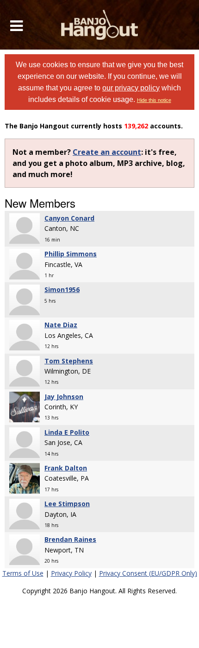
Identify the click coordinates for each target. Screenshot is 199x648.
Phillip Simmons (70, 253)
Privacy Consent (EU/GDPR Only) (148, 573)
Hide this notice (154, 100)
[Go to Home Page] (100, 25)
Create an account (107, 152)
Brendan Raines (70, 539)
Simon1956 (62, 289)
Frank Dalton (65, 468)
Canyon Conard (69, 218)
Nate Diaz (60, 324)
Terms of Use (23, 573)
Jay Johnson (63, 396)
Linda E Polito (66, 432)
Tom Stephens (68, 360)
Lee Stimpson (67, 503)
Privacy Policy (71, 573)
